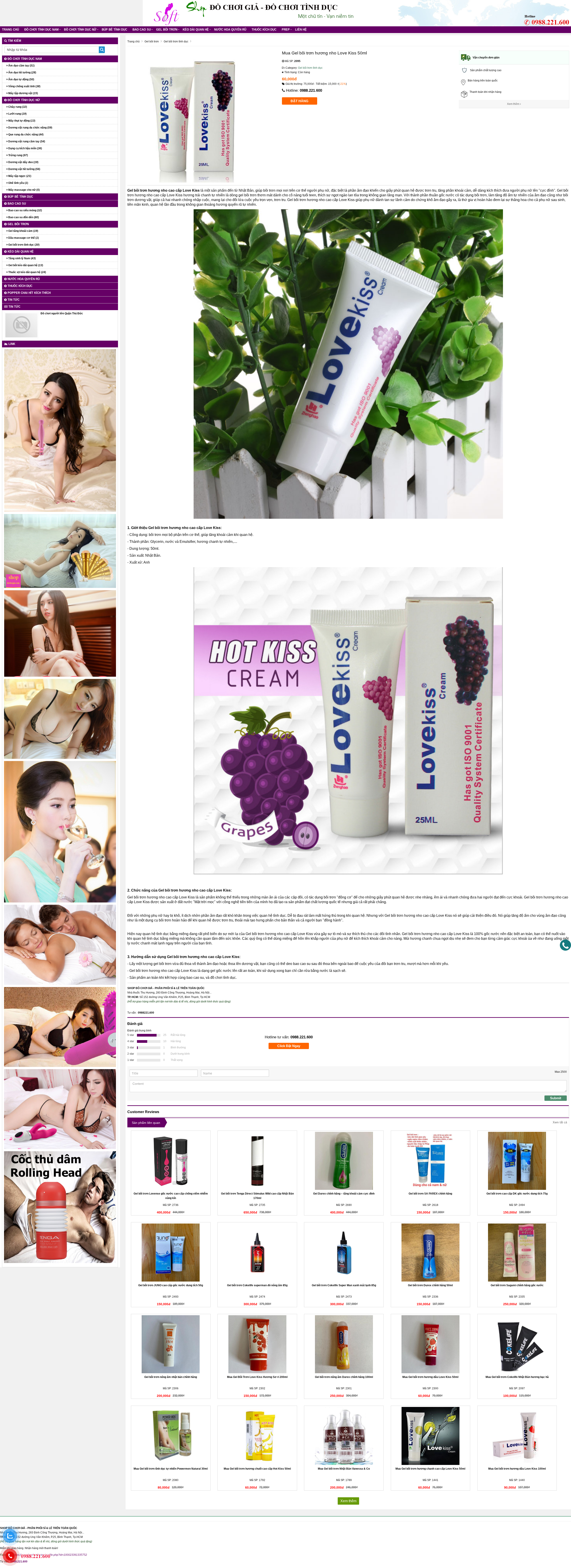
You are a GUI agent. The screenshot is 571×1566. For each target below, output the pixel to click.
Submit (555, 1098)
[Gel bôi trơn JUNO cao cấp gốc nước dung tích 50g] (170, 1253)
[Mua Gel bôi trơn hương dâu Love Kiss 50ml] (430, 1344)
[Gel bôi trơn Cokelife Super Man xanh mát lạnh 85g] (343, 1253)
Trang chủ (10, 29)
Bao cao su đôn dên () (23, 217)
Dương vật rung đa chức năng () (30, 127)
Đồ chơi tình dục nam (41, 29)
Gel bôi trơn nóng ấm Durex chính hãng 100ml (344, 1377)
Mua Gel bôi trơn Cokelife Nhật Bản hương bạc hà (517, 1377)
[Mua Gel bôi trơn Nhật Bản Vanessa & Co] (343, 1436)
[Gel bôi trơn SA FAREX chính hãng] (430, 1161)
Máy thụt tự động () (21, 120)
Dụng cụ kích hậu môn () (25, 148)
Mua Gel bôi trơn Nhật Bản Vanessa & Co (344, 1468)
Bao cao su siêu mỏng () (25, 210)
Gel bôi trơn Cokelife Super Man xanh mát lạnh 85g (344, 1285)
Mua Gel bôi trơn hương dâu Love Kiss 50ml (430, 1377)
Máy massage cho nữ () (24, 189)
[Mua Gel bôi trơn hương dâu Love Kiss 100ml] (517, 1436)
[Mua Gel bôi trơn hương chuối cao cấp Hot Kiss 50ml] (257, 1436)
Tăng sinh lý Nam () (22, 258)
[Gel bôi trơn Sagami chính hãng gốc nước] (517, 1253)
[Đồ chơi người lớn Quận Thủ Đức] (21, 325)
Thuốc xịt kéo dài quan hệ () (27, 272)
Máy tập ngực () (19, 176)
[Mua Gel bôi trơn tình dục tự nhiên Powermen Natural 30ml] (170, 1436)
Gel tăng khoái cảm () (23, 230)
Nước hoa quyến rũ (230, 29)
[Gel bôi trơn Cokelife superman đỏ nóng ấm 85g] (257, 1253)
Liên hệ (301, 29)
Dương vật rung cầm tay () (26, 141)
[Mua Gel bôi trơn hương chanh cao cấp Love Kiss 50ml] (430, 1436)
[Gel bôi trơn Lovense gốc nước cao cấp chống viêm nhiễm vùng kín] (170, 1161)
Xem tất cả (560, 1122)
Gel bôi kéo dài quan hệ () (25, 265)
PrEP (286, 29)
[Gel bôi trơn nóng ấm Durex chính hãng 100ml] (343, 1344)
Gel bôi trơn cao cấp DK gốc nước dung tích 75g (517, 1193)
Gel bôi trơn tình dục (310, 67)
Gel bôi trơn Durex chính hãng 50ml (430, 1285)
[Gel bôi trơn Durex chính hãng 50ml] (430, 1253)
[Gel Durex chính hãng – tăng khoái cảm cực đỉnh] (343, 1161)
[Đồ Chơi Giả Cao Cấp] (166, 13)
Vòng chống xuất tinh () (24, 86)
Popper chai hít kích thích (29, 293)
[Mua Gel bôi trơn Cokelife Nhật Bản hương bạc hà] (517, 1344)
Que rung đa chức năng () (25, 134)
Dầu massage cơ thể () (23, 237)
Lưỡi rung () (17, 113)
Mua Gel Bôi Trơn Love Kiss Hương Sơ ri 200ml (257, 1377)
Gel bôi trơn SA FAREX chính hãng (430, 1193)
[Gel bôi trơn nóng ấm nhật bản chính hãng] (170, 1344)
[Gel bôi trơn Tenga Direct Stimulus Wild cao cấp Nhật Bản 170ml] (257, 1161)
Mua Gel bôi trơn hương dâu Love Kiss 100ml (517, 1468)
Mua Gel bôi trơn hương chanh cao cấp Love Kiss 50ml (430, 1468)
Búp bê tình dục (114, 29)
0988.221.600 (311, 90)
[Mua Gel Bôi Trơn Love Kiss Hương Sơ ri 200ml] (257, 1344)
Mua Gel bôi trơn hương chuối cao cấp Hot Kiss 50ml (257, 1468)
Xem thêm (513, 104)
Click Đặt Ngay (288, 1046)
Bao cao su (141, 29)
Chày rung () (17, 106)
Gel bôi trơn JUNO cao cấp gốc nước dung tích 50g (170, 1285)
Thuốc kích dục (264, 29)
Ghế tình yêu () (18, 183)
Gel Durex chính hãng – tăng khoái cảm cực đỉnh (343, 1193)
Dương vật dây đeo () (23, 162)
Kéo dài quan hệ (196, 29)
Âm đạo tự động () (21, 79)
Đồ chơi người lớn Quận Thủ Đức (62, 313)
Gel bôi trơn (166, 29)
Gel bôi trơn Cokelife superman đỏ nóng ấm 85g (257, 1285)
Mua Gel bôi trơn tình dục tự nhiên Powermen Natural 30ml (171, 1468)
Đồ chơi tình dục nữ (80, 29)
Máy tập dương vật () (23, 93)
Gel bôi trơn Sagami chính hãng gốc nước (517, 1285)
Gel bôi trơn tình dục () (23, 244)
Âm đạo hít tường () (22, 72)
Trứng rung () (18, 155)
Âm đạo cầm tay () (21, 65)
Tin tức (13, 299)
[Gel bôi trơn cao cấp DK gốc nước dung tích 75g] (517, 1161)
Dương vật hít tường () (24, 169)
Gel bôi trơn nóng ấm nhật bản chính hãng (170, 1377)
